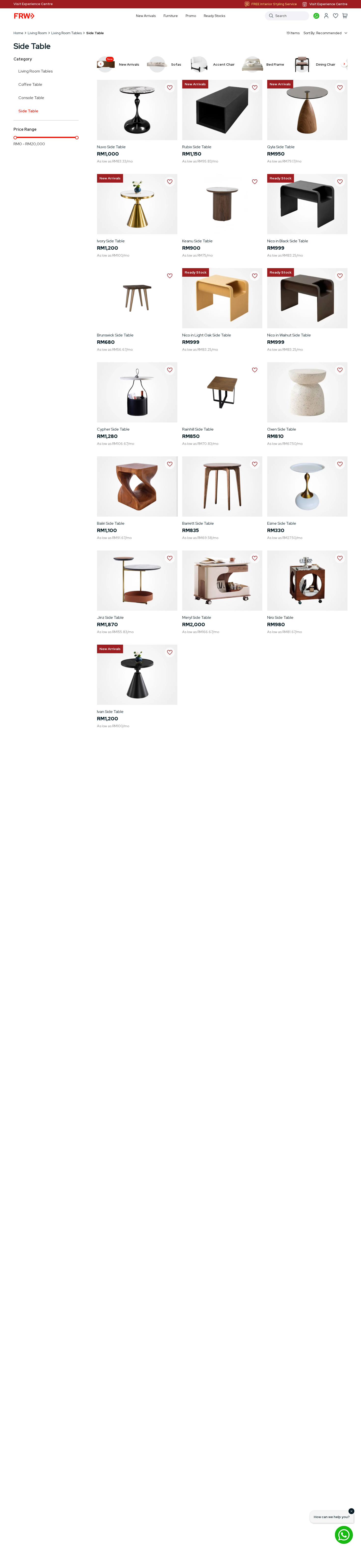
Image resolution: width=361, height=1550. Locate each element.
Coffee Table (30, 84)
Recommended (329, 33)
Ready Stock (281, 178)
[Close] (351, 1511)
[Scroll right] (344, 64)
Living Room (37, 33)
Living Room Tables (66, 33)
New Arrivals (195, 84)
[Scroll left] (100, 64)
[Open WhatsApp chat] (344, 1535)
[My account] (326, 15)
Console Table (31, 97)
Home (18, 33)
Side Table (28, 111)
